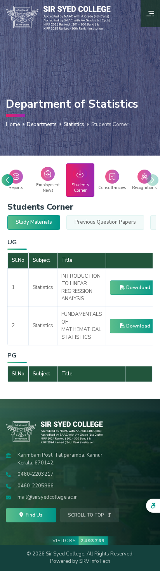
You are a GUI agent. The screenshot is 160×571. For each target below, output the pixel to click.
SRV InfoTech (94, 561)
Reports (16, 188)
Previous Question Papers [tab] (105, 222)
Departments (42, 124)
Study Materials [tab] (34, 222)
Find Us (33, 514)
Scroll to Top (86, 515)
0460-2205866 (35, 485)
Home (13, 124)
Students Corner (80, 187)
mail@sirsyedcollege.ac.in (47, 497)
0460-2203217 (35, 474)
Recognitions (144, 188)
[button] (7, 180)
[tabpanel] (80, 313)
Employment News (48, 187)
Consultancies (112, 188)
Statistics (74, 124)
